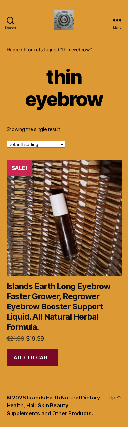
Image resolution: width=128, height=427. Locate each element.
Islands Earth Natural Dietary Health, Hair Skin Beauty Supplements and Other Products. (53, 405)
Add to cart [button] (32, 357)
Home (13, 49)
